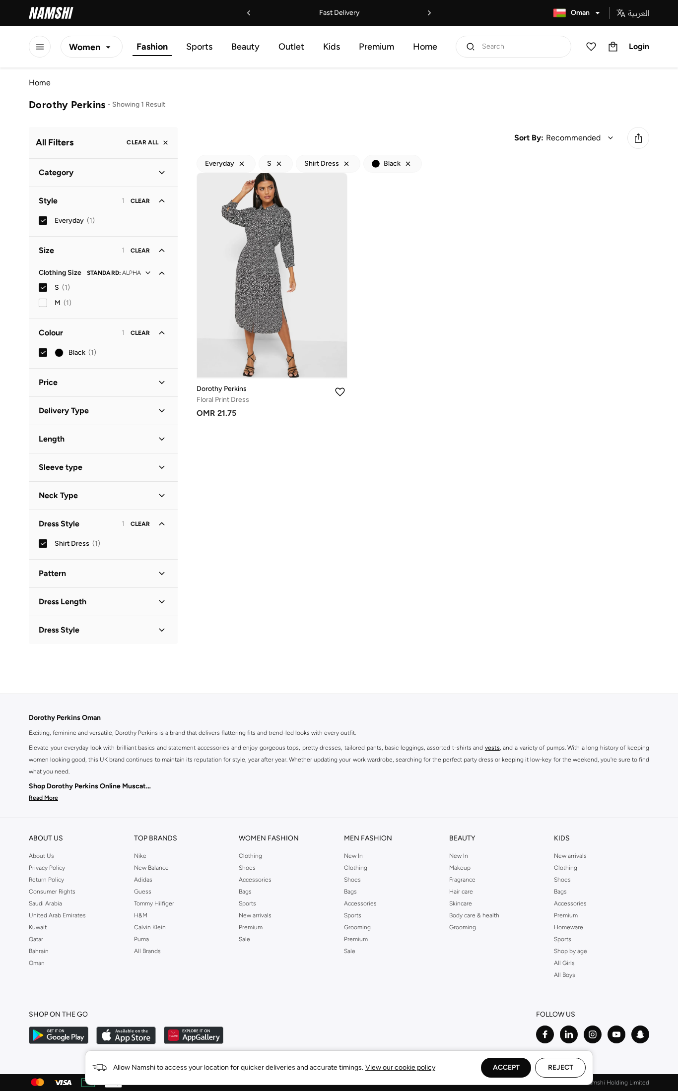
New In (353, 855)
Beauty (245, 46)
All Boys (564, 974)
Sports (199, 46)
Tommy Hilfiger (154, 903)
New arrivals (255, 915)
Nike (140, 855)
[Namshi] (51, 13)
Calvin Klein (150, 927)
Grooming (357, 927)
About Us (41, 855)
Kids (331, 46)
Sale (244, 939)
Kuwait (38, 927)
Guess (142, 891)
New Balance (151, 867)
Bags (245, 891)
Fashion (152, 46)
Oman (37, 963)
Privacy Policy (47, 867)
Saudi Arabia (45, 903)
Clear (140, 200)
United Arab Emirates (57, 915)
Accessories (255, 879)
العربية (638, 13)
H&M (140, 915)
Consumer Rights (52, 891)
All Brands (147, 951)
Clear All (142, 142)
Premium (376, 46)
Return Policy (46, 879)
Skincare (460, 903)
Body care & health (474, 915)
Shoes (247, 867)
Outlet (291, 46)
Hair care (461, 891)
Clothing (250, 855)
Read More (43, 797)
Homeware (568, 927)
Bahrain (39, 951)
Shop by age (570, 951)
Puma (141, 939)
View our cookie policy (400, 1067)
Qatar (36, 939)
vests (492, 747)
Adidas (143, 879)
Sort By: (528, 137)
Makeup (460, 867)
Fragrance (462, 879)
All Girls (564, 963)
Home (425, 46)
